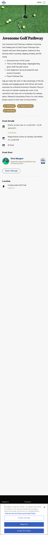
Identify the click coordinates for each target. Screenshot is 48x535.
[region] (24, 519)
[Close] (44, 507)
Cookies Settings (24, 518)
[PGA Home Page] (4, 3)
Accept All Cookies (24, 531)
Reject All (23, 524)
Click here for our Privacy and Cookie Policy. (20, 513)
